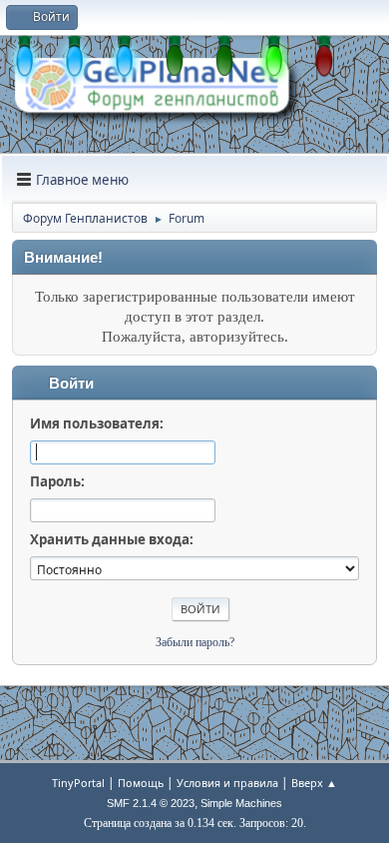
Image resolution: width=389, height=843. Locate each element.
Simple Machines (241, 803)
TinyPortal (78, 782)
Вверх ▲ (314, 782)
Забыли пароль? (195, 642)
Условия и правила (227, 782)
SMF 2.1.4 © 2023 (150, 803)
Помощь (141, 782)
